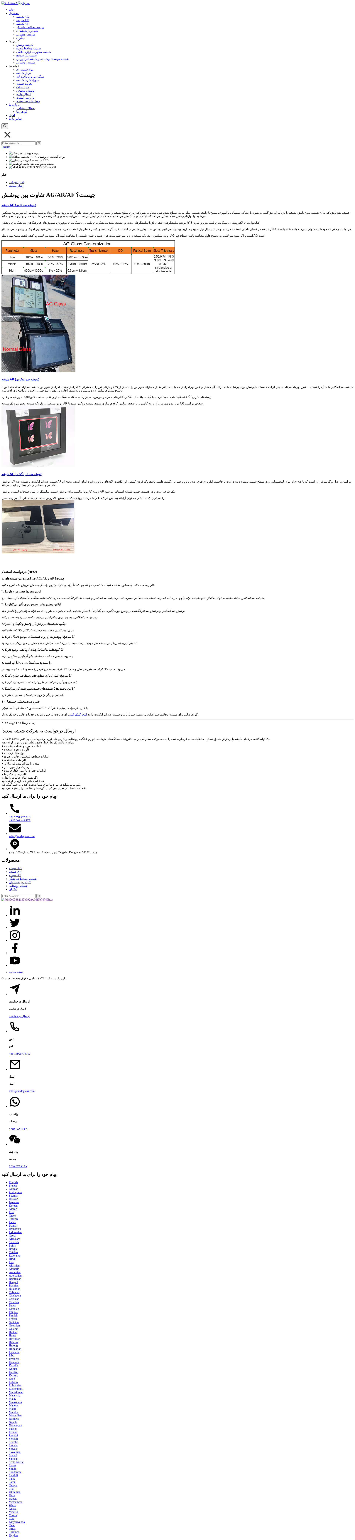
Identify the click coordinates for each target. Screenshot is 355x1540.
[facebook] (15, 952)
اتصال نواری (23, 94)
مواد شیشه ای (25, 69)
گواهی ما (21, 111)
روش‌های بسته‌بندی (28, 101)
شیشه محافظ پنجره (28, 48)
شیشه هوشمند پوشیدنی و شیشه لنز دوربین (42, 59)
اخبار (12, 115)
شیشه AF (22, 23)
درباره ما (14, 104)
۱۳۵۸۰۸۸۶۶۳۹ (18, 1128)
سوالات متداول (25, 108)
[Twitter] (15, 927)
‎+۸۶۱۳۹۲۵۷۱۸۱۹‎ (20, 816)
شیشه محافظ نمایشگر (30, 27)
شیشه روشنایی (25, 34)
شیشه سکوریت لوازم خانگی (33, 51)
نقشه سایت (16, 971)
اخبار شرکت (16, 182)
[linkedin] (15, 915)
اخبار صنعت (16, 185)
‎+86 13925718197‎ (20, 1053)
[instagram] (15, 940)
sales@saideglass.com (22, 836)
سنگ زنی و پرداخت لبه (30, 76)
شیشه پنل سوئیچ (26, 55)
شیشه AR (22, 20)
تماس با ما (15, 118)
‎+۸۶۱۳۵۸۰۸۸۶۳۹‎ (20, 820)
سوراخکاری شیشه (27, 80)
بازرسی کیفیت (25, 97)
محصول (14, 13)
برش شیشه (23, 73)
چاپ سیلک (22, 87)
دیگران (20, 37)
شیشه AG (22, 16)
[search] (4, 126)
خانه (11, 9)
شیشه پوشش (24, 44)
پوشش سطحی (25, 90)
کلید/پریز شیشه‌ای (27, 30)
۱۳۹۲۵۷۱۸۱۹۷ (18, 1166)
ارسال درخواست (19, 1016)
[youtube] (15, 965)
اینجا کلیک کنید (78, 714)
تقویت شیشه (24, 83)
